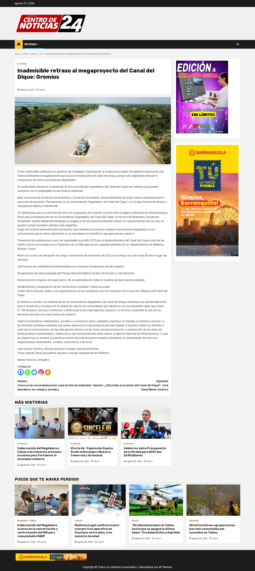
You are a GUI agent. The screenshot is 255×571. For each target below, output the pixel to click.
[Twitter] (34, 372)
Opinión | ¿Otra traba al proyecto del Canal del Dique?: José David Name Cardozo (130, 385)
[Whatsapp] (27, 372)
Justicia (78, 520)
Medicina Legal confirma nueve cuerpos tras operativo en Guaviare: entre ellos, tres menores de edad (97, 531)
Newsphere (146, 567)
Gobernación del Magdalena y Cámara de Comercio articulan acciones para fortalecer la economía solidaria (39, 454)
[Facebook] (21, 372)
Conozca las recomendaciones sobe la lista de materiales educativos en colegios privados (54, 385)
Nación (135, 520)
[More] (48, 372)
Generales (194, 520)
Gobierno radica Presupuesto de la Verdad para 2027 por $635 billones (145, 452)
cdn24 (42, 90)
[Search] (238, 44)
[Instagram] (41, 372)
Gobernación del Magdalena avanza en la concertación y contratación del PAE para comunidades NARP (37, 531)
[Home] (19, 44)
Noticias (30, 44)
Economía (22, 64)
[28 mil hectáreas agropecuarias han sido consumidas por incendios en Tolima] (213, 500)
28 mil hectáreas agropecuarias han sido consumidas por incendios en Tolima (212, 529)
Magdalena (22, 520)
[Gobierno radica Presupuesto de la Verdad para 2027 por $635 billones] (146, 423)
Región (32, 520)
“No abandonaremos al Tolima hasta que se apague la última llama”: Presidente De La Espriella (156, 529)
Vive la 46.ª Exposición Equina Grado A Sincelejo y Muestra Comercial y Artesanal (92, 452)
